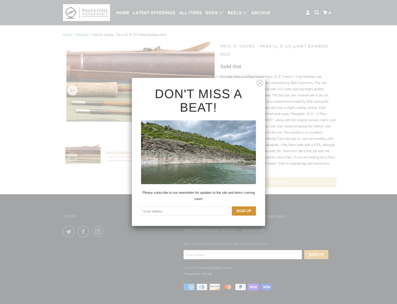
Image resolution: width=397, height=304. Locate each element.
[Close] (260, 82)
